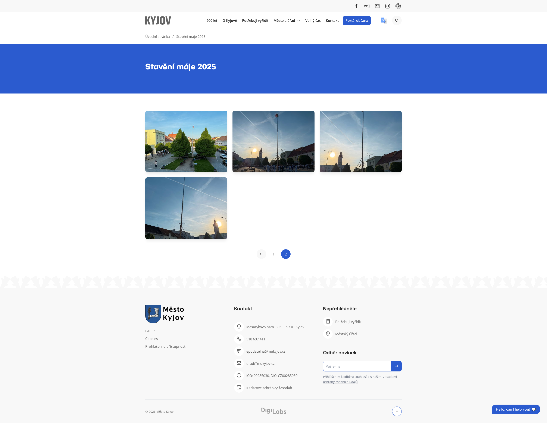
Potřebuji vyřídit (255, 20)
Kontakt (332, 20)
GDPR (150, 331)
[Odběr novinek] (362, 366)
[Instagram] (387, 6)
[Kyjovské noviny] (377, 6)
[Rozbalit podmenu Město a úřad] (298, 20)
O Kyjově (229, 20)
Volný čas (313, 20)
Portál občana (357, 20)
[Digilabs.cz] (273, 411)
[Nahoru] (397, 411)
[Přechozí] (261, 254)
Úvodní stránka (157, 36)
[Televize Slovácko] (366, 6)
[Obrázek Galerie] (186, 141)
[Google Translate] (384, 21)
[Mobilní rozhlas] (398, 6)
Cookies (151, 338)
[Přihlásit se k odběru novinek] (396, 366)
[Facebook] (356, 6)
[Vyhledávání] (397, 20)
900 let (212, 20)
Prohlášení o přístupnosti (165, 346)
